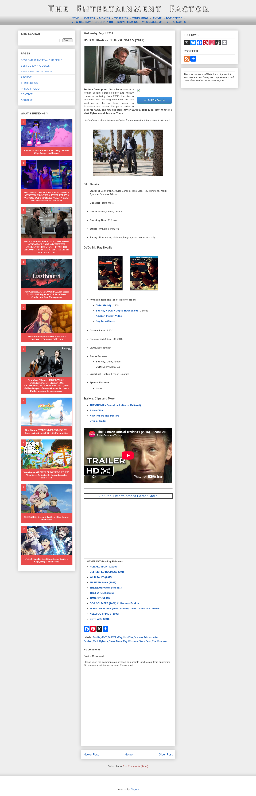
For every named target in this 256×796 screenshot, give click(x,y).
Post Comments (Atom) (135, 766)
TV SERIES (121, 18)
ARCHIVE (26, 77)
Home (129, 754)
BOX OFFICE (174, 18)
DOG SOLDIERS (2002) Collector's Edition (114, 603)
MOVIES (104, 18)
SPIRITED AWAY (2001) (103, 582)
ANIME (157, 18)
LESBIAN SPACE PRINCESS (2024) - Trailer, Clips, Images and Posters (46, 152)
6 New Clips (97, 410)
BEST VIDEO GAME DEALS (36, 71)
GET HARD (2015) (100, 619)
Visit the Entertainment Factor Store (128, 496)
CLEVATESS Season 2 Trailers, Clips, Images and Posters (46, 518)
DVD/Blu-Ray (115, 637)
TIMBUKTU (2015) (100, 598)
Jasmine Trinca (142, 637)
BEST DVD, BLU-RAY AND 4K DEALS (41, 60)
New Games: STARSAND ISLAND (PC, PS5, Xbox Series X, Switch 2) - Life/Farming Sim (46, 431)
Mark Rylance (100, 641)
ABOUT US (27, 100)
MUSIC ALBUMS (152, 22)
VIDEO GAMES (176, 22)
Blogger (134, 789)
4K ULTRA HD (104, 22)
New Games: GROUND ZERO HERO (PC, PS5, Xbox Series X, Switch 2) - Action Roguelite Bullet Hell (47, 475)
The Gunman (159, 641)
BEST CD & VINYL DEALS (35, 65)
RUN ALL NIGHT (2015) (103, 566)
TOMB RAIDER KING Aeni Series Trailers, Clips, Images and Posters (46, 560)
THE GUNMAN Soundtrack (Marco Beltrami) (115, 405)
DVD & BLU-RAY (80, 22)
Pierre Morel (115, 641)
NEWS (75, 18)
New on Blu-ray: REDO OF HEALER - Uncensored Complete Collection (47, 338)
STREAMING (140, 18)
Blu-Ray (97, 637)
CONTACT (27, 94)
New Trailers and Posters (104, 415)
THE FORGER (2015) (102, 592)
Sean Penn (145, 641)
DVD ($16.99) (103, 305)
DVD (104, 637)
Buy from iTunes (105, 321)
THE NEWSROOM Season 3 (106, 587)
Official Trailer (98, 420)
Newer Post (91, 754)
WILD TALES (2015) (101, 577)
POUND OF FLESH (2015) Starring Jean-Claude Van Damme (125, 608)
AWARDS (89, 18)
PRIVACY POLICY (31, 88)
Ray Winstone (130, 641)
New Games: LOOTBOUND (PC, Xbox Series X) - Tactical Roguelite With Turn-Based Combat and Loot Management (47, 294)
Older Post (166, 754)
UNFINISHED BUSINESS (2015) (107, 571)
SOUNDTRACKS (127, 22)
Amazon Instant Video (109, 315)
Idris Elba (128, 637)
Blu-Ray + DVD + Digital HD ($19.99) (117, 310)
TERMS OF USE (30, 83)
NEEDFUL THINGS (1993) (104, 613)
